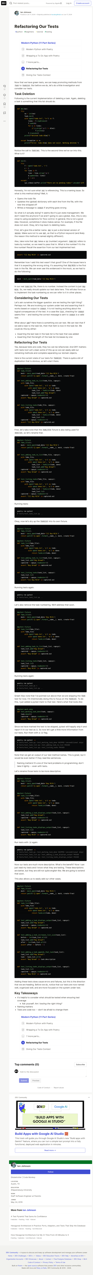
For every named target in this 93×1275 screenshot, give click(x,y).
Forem (20, 1266)
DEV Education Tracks (51, 1256)
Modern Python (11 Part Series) (38, 43)
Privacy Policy (48, 1262)
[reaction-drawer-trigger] (4, 87)
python (19, 32)
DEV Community (12, 1252)
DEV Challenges (20, 1256)
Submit (24, 1080)
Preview (35, 1080)
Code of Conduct (43, 1088)
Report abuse (59, 1088)
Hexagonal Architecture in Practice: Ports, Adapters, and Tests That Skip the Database (47, 1227)
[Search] (11, 3)
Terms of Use (60, 1262)
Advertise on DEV (77, 1256)
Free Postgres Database (63, 1259)
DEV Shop (77, 1259)
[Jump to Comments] (4, 96)
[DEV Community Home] (4, 3)
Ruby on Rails (42, 1268)
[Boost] (4, 113)
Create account (82, 3)
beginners (29, 32)
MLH (85, 1259)
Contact (48, 1259)
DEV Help (65, 1256)
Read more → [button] (50, 1150)
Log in (68, 3)
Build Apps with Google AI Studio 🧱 (41, 1134)
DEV (55, 1266)
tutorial (39, 32)
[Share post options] (4, 121)
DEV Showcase (31, 1259)
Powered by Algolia (53, 3)
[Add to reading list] (4, 105)
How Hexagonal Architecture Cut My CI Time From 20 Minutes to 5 (39, 1236)
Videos (38, 1256)
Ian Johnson (25, 12)
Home (10, 1256)
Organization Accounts (14, 1259)
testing (48, 32)
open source (32, 1266)
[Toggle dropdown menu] (89, 1097)
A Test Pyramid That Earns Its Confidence (28, 1217)
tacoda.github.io (56, 14)
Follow (50, 1172)
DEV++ (31, 1256)
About (41, 1259)
